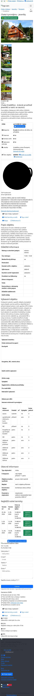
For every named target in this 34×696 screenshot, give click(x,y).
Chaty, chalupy (5, 9)
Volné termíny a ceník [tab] (10, 217)
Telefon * (4, 563)
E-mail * (3, 557)
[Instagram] (3, 655)
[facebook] (2, 1)
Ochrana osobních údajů (8, 679)
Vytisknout (18, 157)
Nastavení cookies (6, 665)
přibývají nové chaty (17, 603)
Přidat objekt (11, 1)
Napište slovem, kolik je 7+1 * (10, 580)
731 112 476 (7, 650)
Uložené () (29, 1)
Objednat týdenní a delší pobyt (28, 514)
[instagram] (5, 1)
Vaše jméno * (5, 551)
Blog (2, 668)
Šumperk (21, 9)
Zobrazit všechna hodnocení (10, 211)
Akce (2, 659)
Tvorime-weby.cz (11, 695)
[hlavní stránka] (5, 6)
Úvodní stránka (6, 657)
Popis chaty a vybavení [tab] (11, 214)
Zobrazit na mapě (18, 151)
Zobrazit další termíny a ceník (17, 541)
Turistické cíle (5, 670)
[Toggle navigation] (30, 5)
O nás (3, 663)
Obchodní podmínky (7, 677)
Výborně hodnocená (10, 18)
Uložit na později (25, 155)
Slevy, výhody (5, 661)
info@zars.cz (9, 652)
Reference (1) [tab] (16, 220)
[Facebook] (1, 655)
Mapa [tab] (6, 220)
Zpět (30, 11)
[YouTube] (4, 655)
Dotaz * (3, 568)
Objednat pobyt (20, 126)
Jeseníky (14, 9)
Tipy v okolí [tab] (24, 217)
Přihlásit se (20, 1)
